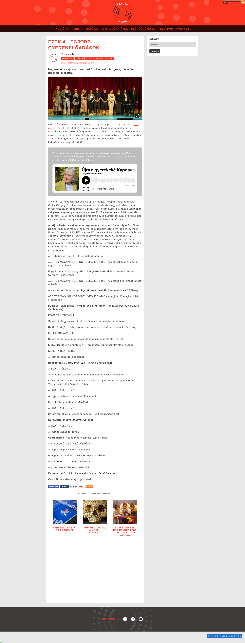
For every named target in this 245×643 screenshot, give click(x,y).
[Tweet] (73, 486)
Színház (79, 58)
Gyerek (89, 58)
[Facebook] (53, 486)
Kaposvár (68, 58)
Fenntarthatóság (85, 29)
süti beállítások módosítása (224, 636)
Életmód (166, 29)
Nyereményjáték (115, 29)
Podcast (182, 29)
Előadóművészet (144, 29)
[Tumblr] (64, 486)
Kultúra (62, 29)
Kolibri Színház (105, 58)
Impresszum (111, 619)
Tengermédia (68, 54)
